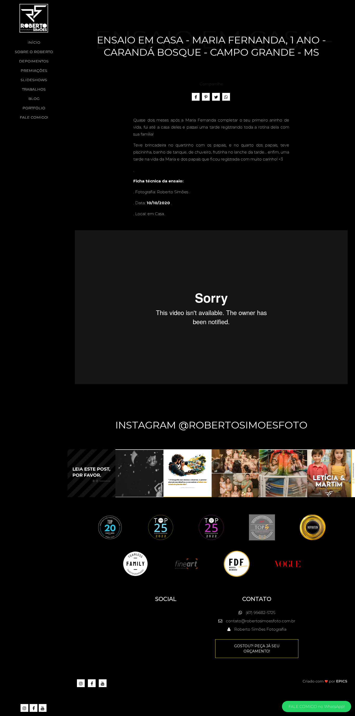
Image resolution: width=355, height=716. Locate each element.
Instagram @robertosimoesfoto (211, 425)
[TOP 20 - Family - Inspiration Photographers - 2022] (110, 527)
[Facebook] (33, 708)
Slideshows (34, 80)
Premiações (34, 70)
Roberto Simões (172, 191)
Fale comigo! (34, 117)
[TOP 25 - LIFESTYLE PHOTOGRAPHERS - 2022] (211, 527)
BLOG (34, 98)
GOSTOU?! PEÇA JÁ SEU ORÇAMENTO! (256, 649)
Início (34, 42)
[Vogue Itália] (287, 563)
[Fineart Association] (186, 563)
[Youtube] (43, 708)
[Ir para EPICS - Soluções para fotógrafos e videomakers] (325, 681)
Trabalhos (34, 89)
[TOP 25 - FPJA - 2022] (160, 527)
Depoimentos (34, 61)
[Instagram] (24, 708)
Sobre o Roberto (34, 51)
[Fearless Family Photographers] (135, 563)
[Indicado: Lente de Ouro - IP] (312, 527)
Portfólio (33, 108)
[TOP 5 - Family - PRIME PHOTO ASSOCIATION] (262, 527)
